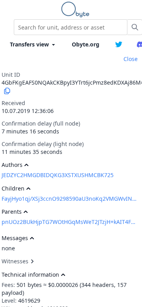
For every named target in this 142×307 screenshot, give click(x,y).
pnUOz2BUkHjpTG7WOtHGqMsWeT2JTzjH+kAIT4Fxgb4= (69, 222)
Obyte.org (85, 44)
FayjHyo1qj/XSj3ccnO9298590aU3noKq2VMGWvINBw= (69, 198)
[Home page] (77, 9)
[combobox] (70, 27)
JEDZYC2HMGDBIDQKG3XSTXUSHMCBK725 (58, 175)
